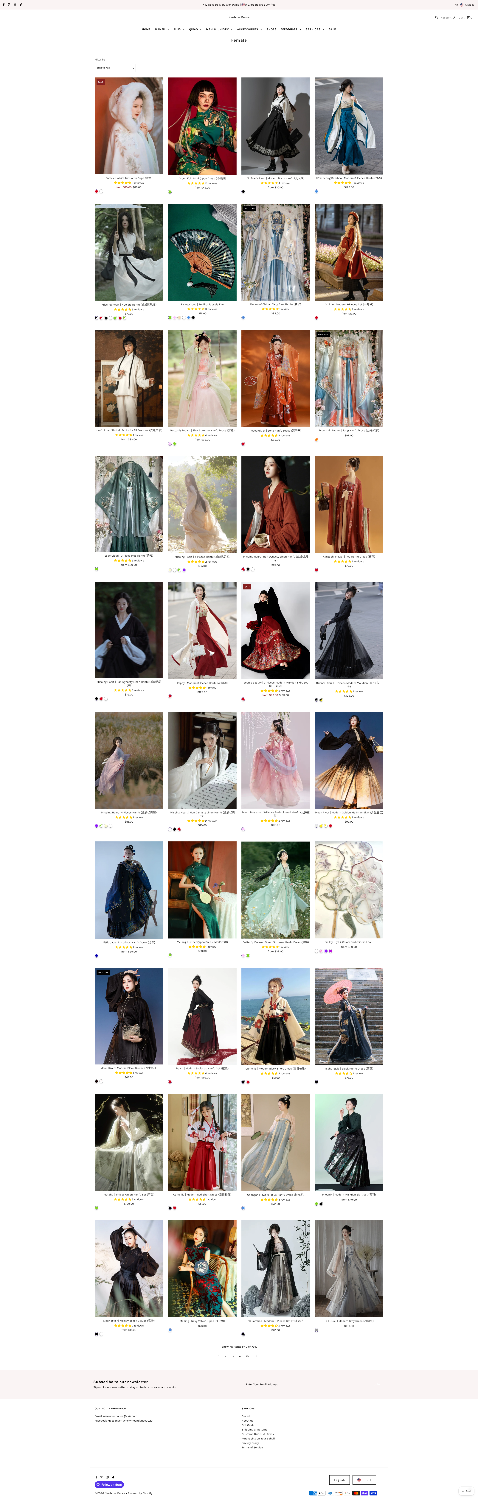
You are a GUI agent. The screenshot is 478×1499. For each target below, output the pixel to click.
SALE (332, 29)
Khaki (179, 317)
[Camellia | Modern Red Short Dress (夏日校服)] (202, 1142)
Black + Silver (316, 700)
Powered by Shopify (140, 1493)
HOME (146, 29)
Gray (316, 1330)
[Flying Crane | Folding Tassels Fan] (202, 252)
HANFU (160, 29)
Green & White (124, 318)
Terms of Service (252, 1447)
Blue (316, 191)
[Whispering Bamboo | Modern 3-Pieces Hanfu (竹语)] (349, 126)
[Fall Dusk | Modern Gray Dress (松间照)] (349, 1268)
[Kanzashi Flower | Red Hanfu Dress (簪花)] (349, 504)
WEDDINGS (289, 29)
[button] (123, 183)
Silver (316, 826)
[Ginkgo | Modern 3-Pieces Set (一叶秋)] (349, 252)
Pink (174, 317)
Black (243, 191)
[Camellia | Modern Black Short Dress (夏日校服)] (275, 1016)
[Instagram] (14, 5)
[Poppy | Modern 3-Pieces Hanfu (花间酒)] (202, 630)
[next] (256, 1356)
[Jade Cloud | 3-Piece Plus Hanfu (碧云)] (129, 504)
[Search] (436, 17)
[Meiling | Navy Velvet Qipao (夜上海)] (202, 1268)
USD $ (469, 5)
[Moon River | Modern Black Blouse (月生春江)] (129, 1016)
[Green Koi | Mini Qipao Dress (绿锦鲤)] (202, 126)
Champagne (170, 570)
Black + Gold (321, 700)
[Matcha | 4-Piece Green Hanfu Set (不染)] (129, 1142)
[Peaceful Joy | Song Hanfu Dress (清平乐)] (275, 378)
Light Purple (330, 951)
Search (246, 1416)
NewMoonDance (239, 17)
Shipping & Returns (254, 1429)
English (339, 1480)
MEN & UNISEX (217, 29)
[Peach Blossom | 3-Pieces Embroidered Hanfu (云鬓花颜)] (275, 760)
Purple (184, 570)
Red (96, 191)
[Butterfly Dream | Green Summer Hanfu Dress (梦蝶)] (275, 890)
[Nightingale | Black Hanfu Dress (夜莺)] (349, 1016)
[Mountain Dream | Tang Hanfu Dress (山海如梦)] (349, 378)
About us (247, 1420)
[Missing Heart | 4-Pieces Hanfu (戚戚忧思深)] (202, 504)
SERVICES (313, 29)
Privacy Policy (250, 1443)
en (456, 5)
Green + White (179, 570)
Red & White (101, 318)
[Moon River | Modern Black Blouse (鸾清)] (129, 1268)
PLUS (177, 29)
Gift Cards (248, 1425)
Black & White (96, 318)
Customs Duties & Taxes (258, 1434)
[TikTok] (20, 5)
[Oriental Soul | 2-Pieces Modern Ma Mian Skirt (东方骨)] (349, 630)
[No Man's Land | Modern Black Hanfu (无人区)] (275, 126)
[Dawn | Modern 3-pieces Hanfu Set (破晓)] (202, 1016)
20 (247, 1356)
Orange (316, 439)
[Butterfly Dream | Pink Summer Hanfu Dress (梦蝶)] (202, 378)
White (101, 191)
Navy (96, 956)
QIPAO (193, 29)
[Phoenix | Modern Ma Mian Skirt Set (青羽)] (349, 1142)
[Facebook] (3, 5)
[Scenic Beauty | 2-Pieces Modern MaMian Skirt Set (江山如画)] (275, 630)
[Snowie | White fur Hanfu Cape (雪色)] (129, 126)
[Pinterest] (8, 5)
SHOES (271, 29)
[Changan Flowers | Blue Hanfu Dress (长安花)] (275, 1142)
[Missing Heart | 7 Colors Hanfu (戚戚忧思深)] (129, 252)
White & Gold (326, 826)
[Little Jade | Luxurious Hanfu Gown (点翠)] (129, 890)
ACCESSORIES (247, 29)
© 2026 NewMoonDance (110, 1493)
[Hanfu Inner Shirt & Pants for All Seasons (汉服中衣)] (129, 378)
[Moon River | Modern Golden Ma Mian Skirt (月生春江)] (349, 760)
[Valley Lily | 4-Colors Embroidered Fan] (349, 889)
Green (170, 192)
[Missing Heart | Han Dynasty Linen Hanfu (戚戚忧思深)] (275, 504)
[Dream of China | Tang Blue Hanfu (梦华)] (275, 252)
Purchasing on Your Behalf (258, 1438)
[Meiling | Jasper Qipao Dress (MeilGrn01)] (202, 889)
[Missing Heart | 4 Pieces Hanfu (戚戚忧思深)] (129, 760)
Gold (321, 826)
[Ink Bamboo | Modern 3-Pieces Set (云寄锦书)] (275, 1268)
